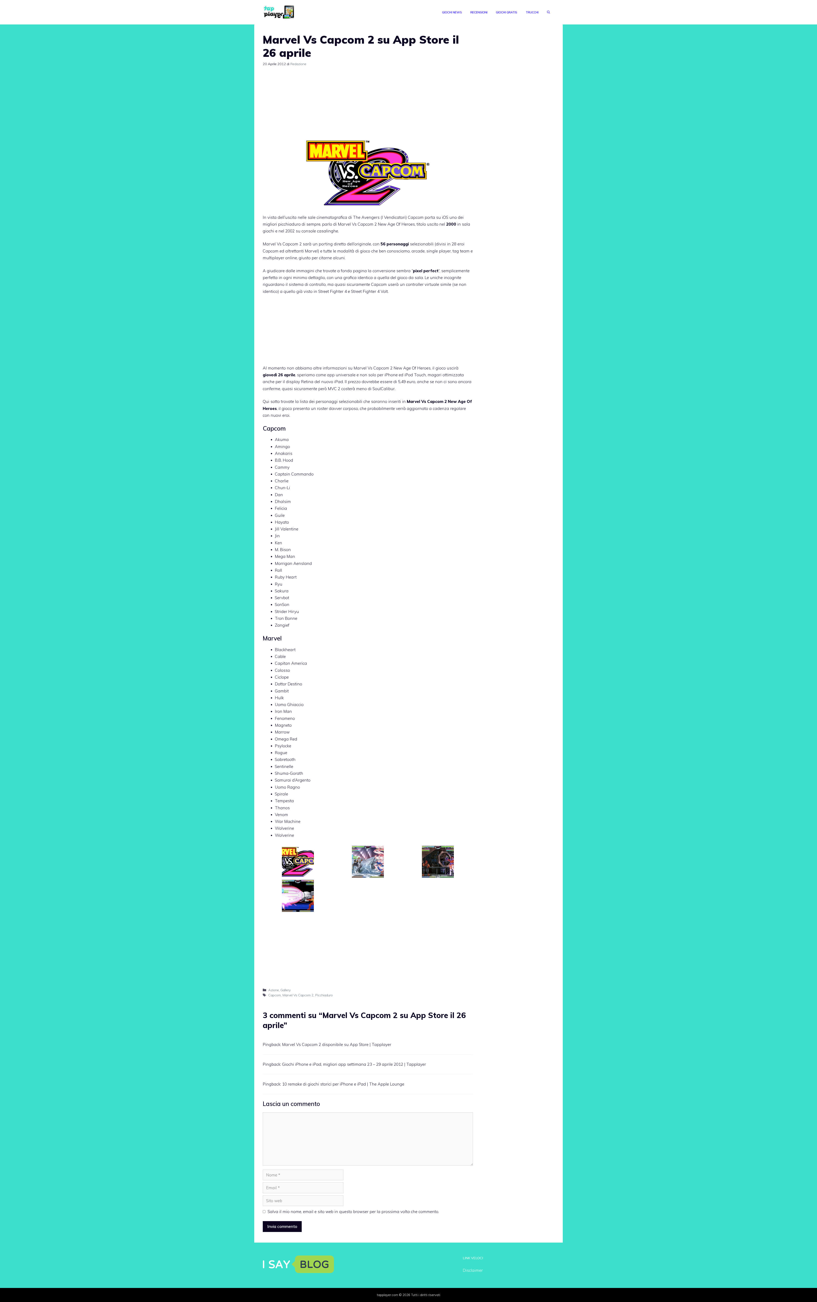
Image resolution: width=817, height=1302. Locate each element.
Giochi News (452, 12)
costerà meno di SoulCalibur (368, 388)
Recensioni (478, 12)
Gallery (285, 990)
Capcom (274, 995)
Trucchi (532, 12)
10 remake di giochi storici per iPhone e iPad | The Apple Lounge (343, 1084)
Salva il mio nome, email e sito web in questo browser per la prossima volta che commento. (353, 1211)
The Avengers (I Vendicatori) (380, 217)
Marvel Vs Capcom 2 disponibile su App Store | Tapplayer (336, 1044)
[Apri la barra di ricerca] (548, 12)
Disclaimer (473, 1270)
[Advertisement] (368, 104)
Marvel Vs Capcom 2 (282, 243)
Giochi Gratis (506, 12)
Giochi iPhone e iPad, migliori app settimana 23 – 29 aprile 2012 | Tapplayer (354, 1064)
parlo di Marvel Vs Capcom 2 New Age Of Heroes (368, 224)
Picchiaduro (324, 995)
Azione (273, 990)
